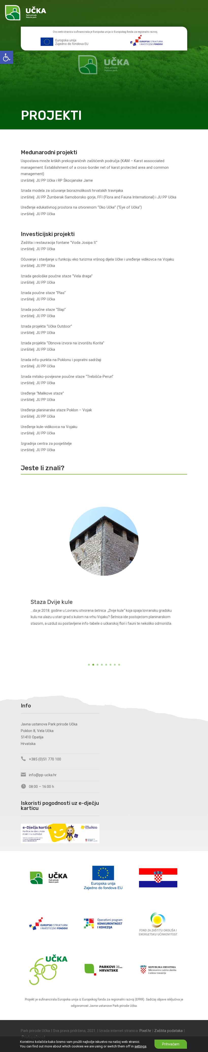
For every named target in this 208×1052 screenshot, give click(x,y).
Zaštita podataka (168, 1030)
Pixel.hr (145, 1030)
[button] (6, 57)
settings (140, 1046)
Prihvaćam (170, 1044)
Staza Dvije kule (52, 602)
